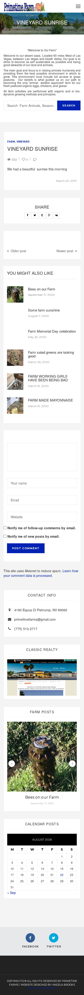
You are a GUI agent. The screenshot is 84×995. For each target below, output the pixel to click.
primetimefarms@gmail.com (35, 619)
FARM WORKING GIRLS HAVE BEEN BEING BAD (48, 378)
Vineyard (23, 141)
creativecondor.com (42, 988)
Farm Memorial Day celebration (52, 331)
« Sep (11, 892)
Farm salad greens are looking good (51, 354)
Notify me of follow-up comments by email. (41, 528)
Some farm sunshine (44, 310)
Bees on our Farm (41, 288)
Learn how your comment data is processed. (41, 573)
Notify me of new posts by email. (33, 536)
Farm (11, 141)
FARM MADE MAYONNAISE (50, 400)
